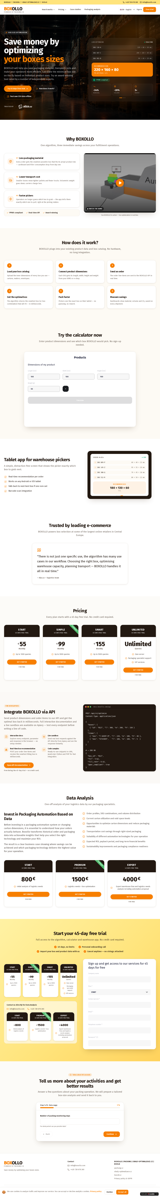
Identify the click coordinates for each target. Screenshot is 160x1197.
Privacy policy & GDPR (123, 1178)
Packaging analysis (92, 9)
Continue (110, 1134)
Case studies (75, 9)
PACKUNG (16, 2)
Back (48, 1134)
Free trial (150, 9)
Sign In (139, 9)
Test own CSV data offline (20, 96)
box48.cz (117, 1175)
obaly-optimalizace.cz (123, 1171)
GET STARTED (22, 662)
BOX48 (44, 2)
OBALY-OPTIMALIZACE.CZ (31, 2)
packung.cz (118, 1168)
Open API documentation (17, 765)
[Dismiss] (157, 1193)
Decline (110, 1192)
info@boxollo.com (149, 2)
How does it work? (46, 89)
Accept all (122, 1192)
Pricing (61, 10)
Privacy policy (96, 1191)
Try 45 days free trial (16, 89)
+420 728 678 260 (131, 2)
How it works (47, 10)
